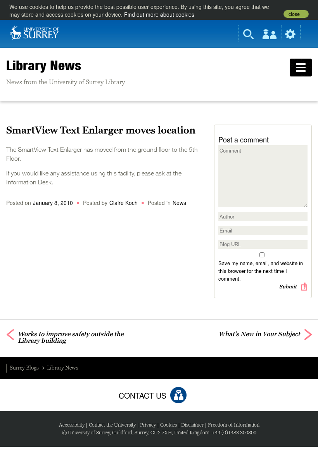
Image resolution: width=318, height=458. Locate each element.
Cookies (168, 425)
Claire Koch (123, 202)
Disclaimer (192, 425)
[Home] (34, 32)
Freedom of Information (233, 425)
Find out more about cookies (159, 14)
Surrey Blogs (24, 367)
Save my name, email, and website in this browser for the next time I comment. (260, 270)
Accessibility (72, 425)
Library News (43, 65)
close (294, 13)
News (179, 202)
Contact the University (112, 425)
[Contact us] (178, 395)
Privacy (148, 425)
